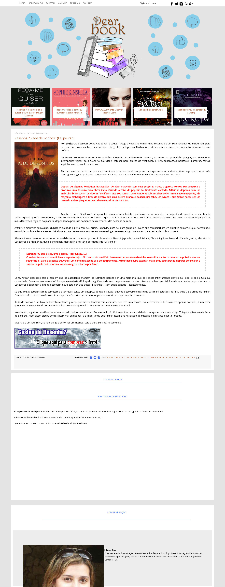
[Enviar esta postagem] (197, 357)
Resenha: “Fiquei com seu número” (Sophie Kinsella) (69, 111)
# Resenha (189, 358)
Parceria (50, 3)
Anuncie (62, 3)
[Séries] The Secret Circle (150, 109)
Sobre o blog (36, 3)
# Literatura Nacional (170, 358)
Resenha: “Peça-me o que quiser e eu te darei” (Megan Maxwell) (29, 112)
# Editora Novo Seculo (120, 358)
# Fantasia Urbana (145, 358)
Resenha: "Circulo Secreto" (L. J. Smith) (191, 111)
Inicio (22, 3)
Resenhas (75, 3)
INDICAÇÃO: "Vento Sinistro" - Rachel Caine (109, 111)
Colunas (87, 3)
